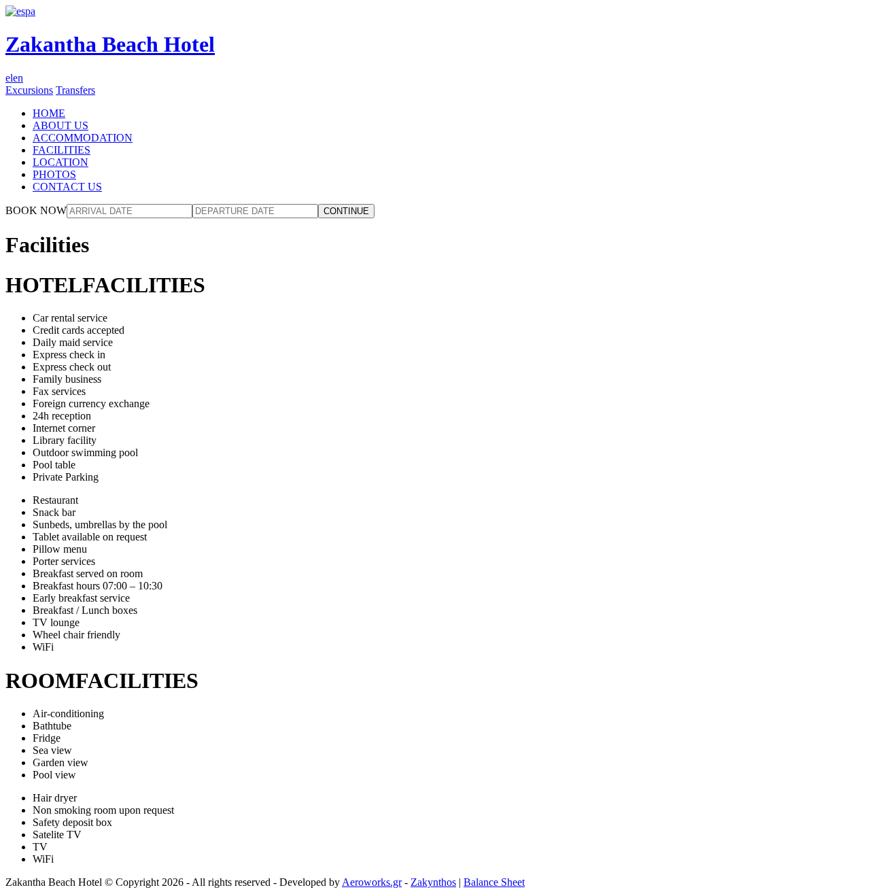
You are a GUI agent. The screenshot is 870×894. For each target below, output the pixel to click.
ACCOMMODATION (83, 137)
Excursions (29, 90)
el (9, 78)
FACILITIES (61, 150)
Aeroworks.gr (372, 882)
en (18, 78)
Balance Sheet (494, 882)
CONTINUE (346, 211)
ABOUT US (60, 125)
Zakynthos (433, 882)
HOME (49, 113)
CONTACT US (67, 186)
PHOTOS (54, 174)
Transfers (75, 90)
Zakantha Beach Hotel (110, 44)
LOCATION (60, 162)
